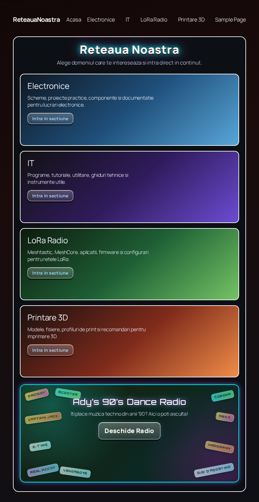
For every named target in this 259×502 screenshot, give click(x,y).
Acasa (73, 19)
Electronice (101, 19)
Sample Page (230, 19)
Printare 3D (191, 19)
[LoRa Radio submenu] (170, 19)
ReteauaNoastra (36, 19)
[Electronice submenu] (117, 19)
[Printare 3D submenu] (207, 19)
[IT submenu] (133, 19)
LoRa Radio (154, 19)
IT (128, 19)
